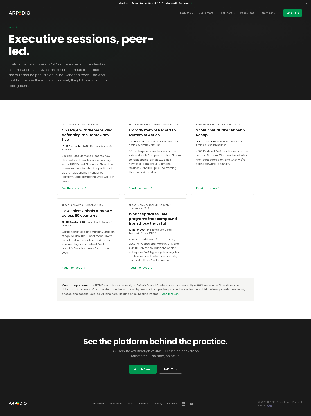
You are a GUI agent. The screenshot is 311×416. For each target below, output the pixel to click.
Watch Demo (143, 369)
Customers (206, 13)
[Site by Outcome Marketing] (269, 405)
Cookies (172, 403)
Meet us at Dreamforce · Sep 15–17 (155, 3)
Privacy (158, 403)
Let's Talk (293, 13)
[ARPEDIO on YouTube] (191, 404)
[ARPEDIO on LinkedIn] (183, 404)
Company (268, 13)
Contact (144, 403)
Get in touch (170, 294)
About (130, 403)
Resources (247, 13)
